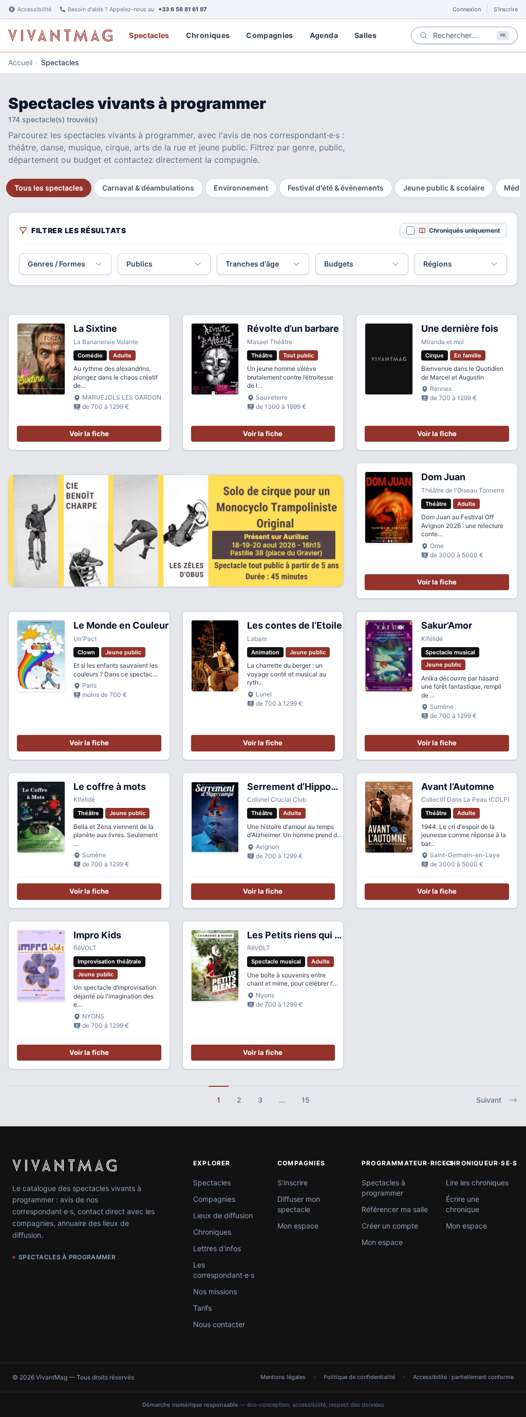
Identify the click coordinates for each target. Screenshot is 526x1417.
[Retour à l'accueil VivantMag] (60, 35)
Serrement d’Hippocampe (304, 786)
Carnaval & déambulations (148, 187)
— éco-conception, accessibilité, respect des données (263, 1404)
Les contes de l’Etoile (294, 625)
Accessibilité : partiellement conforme (463, 1377)
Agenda (324, 35)
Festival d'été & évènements (336, 187)
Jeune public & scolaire (443, 187)
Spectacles (149, 35)
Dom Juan (443, 476)
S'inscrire (506, 9)
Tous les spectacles (48, 187)
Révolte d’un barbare (293, 328)
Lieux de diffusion (223, 1215)
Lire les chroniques (477, 1182)
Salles (365, 35)
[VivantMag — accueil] (64, 1165)
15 (306, 1099)
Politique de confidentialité (359, 1377)
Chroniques (208, 35)
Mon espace (297, 1225)
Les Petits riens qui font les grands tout (334, 935)
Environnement (241, 187)
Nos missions (215, 1291)
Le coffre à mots (109, 786)
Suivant (488, 1099)
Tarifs (202, 1307)
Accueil (20, 62)
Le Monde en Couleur (120, 625)
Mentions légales (283, 1377)
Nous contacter (219, 1324)
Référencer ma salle (395, 1209)
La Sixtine (95, 328)
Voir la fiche (89, 433)
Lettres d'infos (217, 1248)
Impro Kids (97, 935)
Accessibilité (34, 9)
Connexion (467, 9)
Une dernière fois (459, 328)
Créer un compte (390, 1225)
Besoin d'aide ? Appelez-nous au (137, 9)
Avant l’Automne (457, 786)
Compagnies (269, 35)
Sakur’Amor (446, 625)
